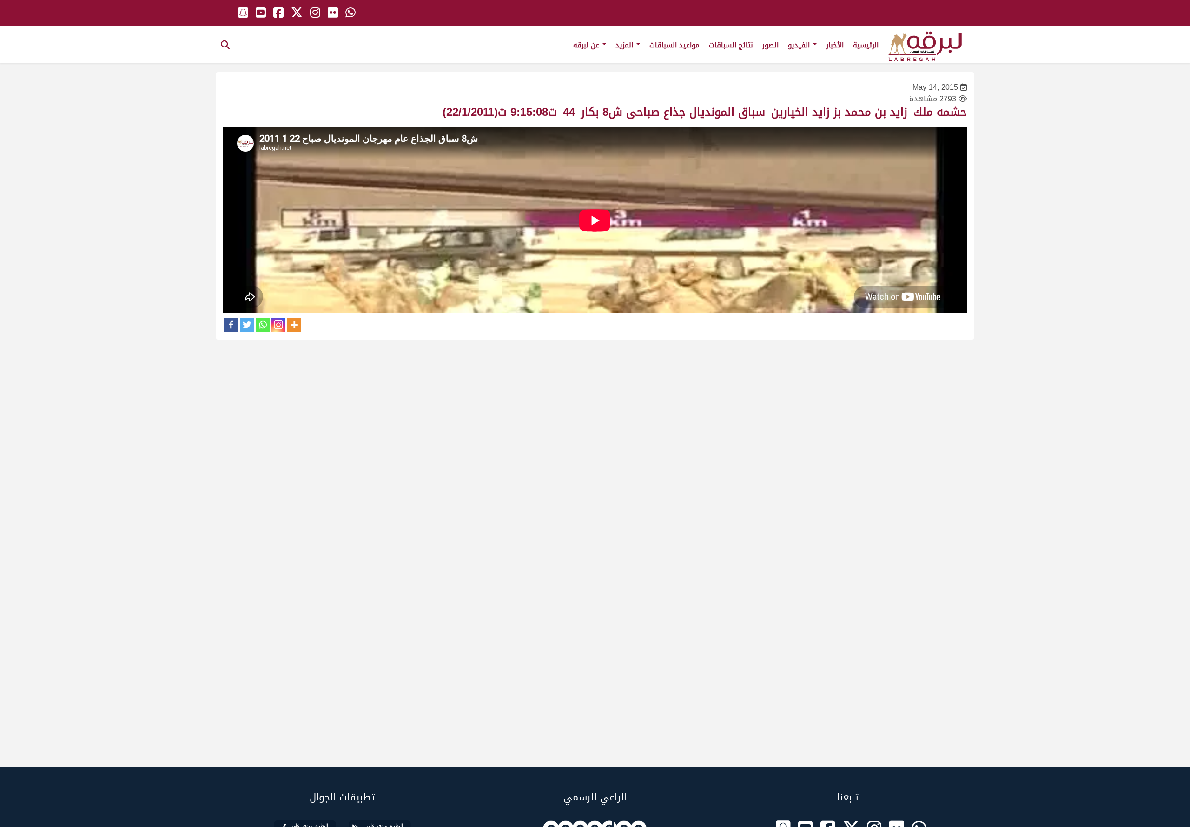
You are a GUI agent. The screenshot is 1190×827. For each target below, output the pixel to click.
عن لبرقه (587, 45)
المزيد (625, 45)
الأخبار (835, 45)
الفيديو (800, 45)
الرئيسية (866, 45)
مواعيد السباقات (674, 45)
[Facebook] (231, 325)
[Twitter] (247, 325)
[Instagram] (278, 325)
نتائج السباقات (731, 45)
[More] (294, 325)
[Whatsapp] (263, 325)
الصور (770, 45)
